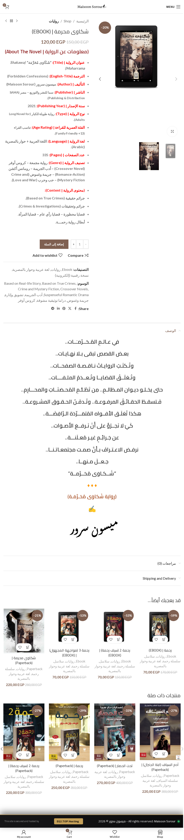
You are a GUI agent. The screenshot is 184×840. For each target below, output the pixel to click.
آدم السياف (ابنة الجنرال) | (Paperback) (160, 767)
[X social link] (70, 309)
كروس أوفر (26, 300)
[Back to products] (11, 21)
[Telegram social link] (53, 309)
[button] (176, 79)
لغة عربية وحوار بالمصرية (30, 269)
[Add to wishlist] (156, 639)
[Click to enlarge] (172, 131)
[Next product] (6, 21)
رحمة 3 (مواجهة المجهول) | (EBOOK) (69, 652)
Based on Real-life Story (22, 283)
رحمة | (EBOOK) (160, 650)
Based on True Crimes (59, 283)
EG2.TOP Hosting (68, 821)
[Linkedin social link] (58, 309)
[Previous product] (17, 21)
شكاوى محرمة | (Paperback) (24, 660)
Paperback (35, 669)
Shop (67, 21)
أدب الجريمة (33, 295)
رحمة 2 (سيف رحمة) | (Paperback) (24, 768)
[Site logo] (92, 6)
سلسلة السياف (167, 780)
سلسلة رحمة (171, 661)
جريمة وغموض (78, 300)
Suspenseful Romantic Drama (66, 295)
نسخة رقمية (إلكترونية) (72, 275)
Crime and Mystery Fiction (38, 289)
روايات (54, 21)
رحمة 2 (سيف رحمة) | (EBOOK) (114, 652)
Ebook (67, 269)
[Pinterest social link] (64, 309)
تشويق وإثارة (14, 295)
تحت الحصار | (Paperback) (115, 765)
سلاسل (150, 656)
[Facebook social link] (75, 309)
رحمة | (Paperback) (69, 765)
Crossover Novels (74, 289)
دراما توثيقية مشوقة (51, 300)
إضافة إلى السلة (54, 244)
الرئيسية (82, 21)
